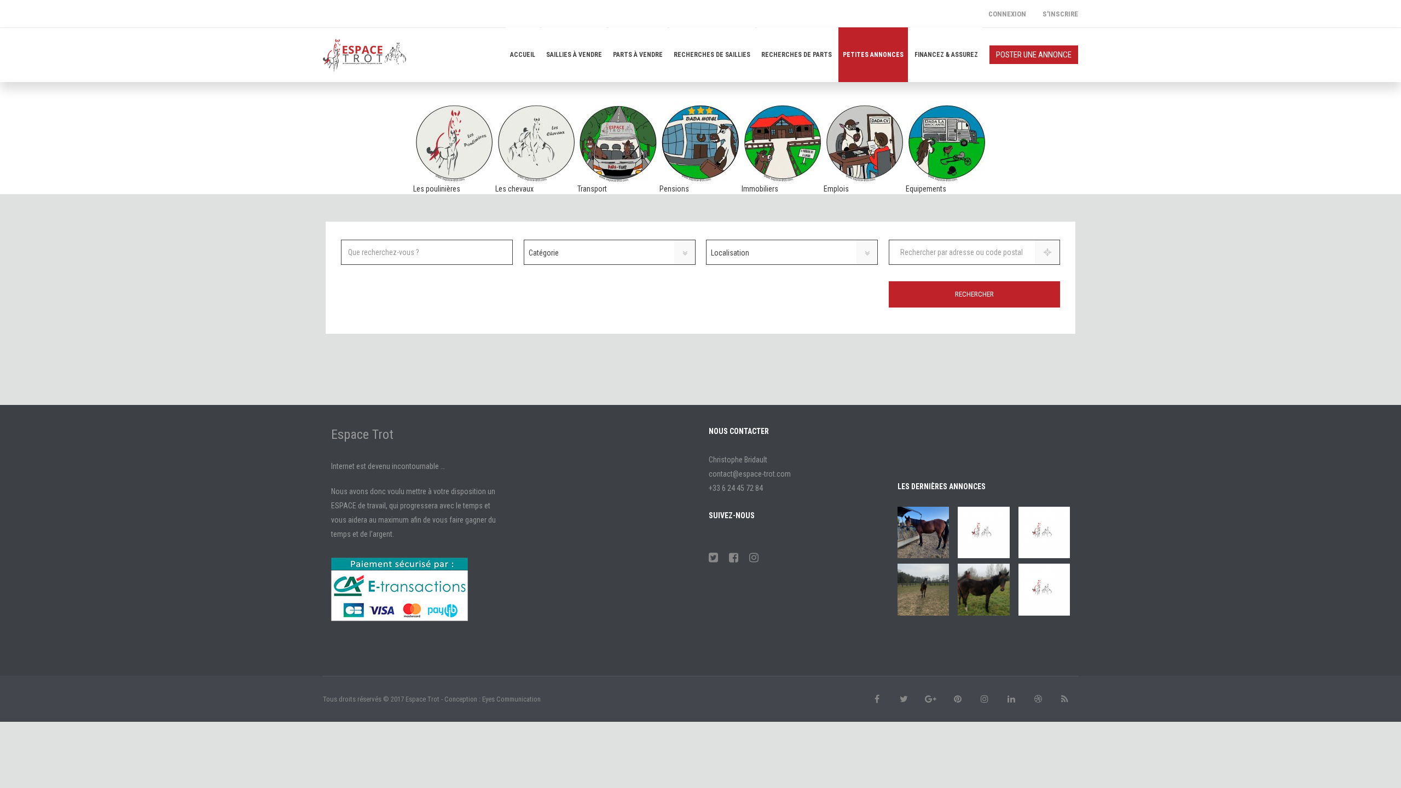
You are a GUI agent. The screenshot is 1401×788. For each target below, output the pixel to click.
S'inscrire (1060, 14)
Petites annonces (873, 55)
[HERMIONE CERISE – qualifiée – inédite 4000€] (1044, 589)
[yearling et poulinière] (983, 532)
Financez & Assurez (946, 55)
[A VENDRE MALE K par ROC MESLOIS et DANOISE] (923, 589)
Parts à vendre (638, 55)
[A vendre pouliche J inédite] (1044, 532)
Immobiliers (760, 188)
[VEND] (983, 589)
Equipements (926, 188)
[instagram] (754, 557)
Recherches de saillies (712, 55)
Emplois (836, 188)
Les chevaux (514, 188)
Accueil (522, 55)
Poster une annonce (1034, 55)
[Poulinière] (923, 532)
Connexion (1007, 14)
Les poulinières (436, 188)
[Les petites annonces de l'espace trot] (364, 54)
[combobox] (610, 252)
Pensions (674, 188)
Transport (592, 188)
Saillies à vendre (574, 55)
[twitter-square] (713, 557)
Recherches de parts (796, 55)
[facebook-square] (733, 557)
